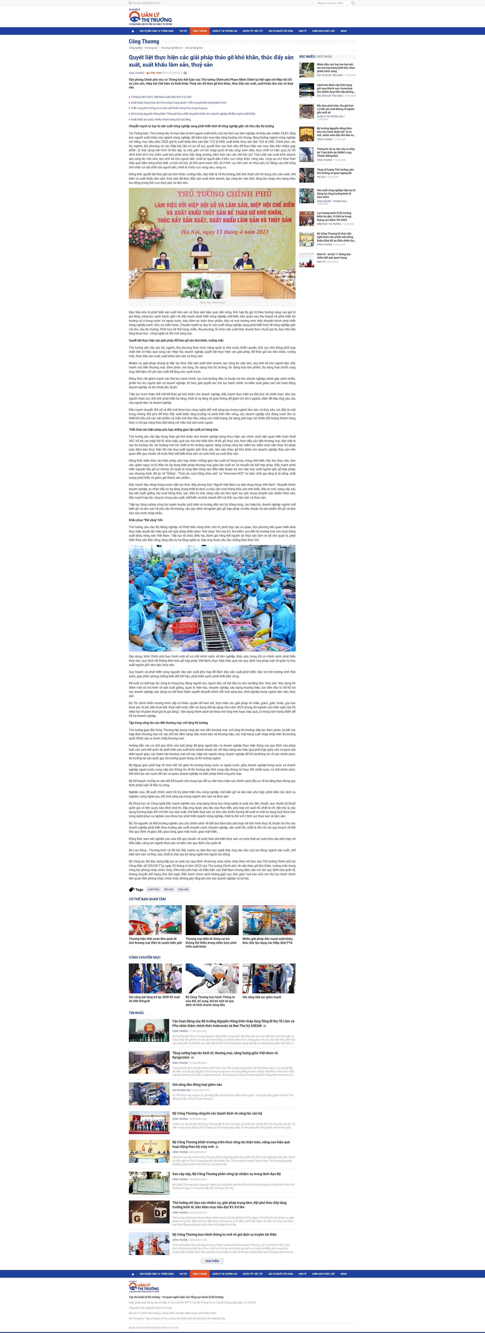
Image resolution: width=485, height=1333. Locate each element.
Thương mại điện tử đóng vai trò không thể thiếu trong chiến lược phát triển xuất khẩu (211, 943)
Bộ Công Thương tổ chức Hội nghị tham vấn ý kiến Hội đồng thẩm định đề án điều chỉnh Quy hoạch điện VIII (336, 237)
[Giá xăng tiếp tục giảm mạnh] (269, 978)
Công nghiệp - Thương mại (143, 47)
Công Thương (200, 31)
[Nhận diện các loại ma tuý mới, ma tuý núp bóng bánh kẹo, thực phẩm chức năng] (306, 70)
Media (344, 31)
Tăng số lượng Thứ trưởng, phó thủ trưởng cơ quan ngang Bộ (335, 171)
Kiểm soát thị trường (329, 224)
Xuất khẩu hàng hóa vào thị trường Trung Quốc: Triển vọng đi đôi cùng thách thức (178, 102)
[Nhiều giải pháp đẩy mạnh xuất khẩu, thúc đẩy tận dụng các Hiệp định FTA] (269, 920)
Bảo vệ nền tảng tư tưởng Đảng (157, 31)
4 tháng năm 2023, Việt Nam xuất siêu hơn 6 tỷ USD (161, 96)
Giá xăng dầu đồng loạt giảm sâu (197, 1085)
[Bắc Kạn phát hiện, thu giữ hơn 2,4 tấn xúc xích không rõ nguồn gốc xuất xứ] (306, 111)
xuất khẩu (154, 889)
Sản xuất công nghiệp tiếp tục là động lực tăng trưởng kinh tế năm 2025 (336, 194)
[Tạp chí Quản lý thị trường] (150, 16)
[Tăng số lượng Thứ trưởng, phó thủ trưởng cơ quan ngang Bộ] (306, 175)
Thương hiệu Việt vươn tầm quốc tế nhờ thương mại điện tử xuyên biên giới (155, 941)
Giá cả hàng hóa (194, 47)
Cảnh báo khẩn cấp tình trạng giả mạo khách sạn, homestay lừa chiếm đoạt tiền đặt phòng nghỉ (335, 88)
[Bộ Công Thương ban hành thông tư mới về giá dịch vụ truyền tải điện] (149, 1243)
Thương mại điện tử (171, 47)
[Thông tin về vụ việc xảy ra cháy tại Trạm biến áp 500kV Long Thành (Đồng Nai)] (306, 154)
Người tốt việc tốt (253, 31)
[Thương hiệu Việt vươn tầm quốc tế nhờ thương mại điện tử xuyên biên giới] (155, 920)
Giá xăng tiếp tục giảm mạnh (261, 997)
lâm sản (169, 889)
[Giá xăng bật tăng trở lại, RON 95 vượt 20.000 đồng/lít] (155, 978)
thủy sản (183, 889)
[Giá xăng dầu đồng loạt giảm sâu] (149, 1093)
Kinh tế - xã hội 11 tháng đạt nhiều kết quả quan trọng (334, 256)
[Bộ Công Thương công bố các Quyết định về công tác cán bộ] (149, 1122)
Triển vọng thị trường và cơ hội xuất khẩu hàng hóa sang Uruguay (169, 108)
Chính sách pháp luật (323, 31)
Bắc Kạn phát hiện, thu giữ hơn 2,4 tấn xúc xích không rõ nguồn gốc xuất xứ (335, 109)
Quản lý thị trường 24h (225, 31)
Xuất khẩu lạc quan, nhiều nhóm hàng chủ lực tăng (161, 119)
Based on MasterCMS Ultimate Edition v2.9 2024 (153, 1327)
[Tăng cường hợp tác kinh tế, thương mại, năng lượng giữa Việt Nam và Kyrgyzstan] (149, 1062)
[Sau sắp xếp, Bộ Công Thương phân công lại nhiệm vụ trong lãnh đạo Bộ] (149, 1183)
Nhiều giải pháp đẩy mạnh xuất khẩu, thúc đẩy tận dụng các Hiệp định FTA (267, 941)
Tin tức (183, 31)
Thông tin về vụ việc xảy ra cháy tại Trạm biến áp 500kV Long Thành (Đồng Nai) (336, 152)
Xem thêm (212, 1261)
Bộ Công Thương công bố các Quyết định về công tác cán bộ (217, 1113)
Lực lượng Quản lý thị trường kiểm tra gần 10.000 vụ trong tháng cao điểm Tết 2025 (334, 216)
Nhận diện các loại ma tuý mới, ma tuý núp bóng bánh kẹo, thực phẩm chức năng (336, 68)
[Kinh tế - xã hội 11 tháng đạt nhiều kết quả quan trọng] (306, 260)
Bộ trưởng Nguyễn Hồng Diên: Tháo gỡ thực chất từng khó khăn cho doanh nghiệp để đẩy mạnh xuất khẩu (193, 113)
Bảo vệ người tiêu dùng (281, 31)
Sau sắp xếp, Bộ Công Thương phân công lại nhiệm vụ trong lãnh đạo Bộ (226, 1174)
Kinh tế (302, 31)
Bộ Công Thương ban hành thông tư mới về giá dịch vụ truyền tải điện (224, 1234)
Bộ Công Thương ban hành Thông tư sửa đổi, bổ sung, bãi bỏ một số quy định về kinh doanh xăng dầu (210, 1001)
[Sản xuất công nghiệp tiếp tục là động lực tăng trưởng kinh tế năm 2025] (306, 196)
